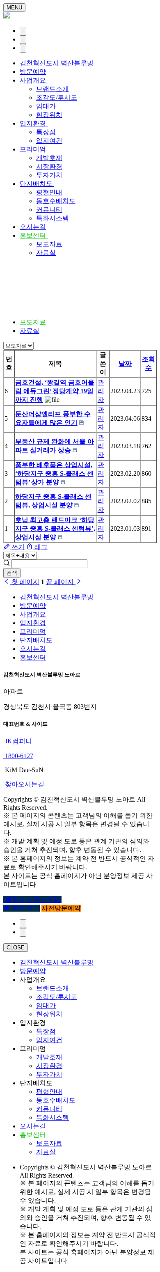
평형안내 (49, 192)
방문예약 (33, 71)
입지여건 (49, 140)
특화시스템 (52, 218)
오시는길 (33, 226)
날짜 (125, 363)
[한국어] (23, 31)
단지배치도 (37, 183)
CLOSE (16, 947)
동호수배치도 (55, 200)
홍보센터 (34, 235)
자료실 (46, 252)
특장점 (46, 131)
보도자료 (49, 244)
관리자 (101, 391)
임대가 (46, 106)
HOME (29, 290)
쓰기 (17, 546)
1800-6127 (18, 755)
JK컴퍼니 (17, 741)
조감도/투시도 (56, 97)
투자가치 (49, 175)
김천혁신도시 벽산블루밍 (57, 63)
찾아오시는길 (24, 784)
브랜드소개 (52, 88)
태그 (40, 546)
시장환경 (49, 166)
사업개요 (34, 80)
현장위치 (49, 114)
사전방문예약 (61, 908)
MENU (14, 8)
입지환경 (34, 123)
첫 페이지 (24, 581)
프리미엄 (34, 149)
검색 (12, 573)
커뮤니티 (49, 209)
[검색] (23, 39)
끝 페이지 (60, 581)
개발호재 (49, 157)
